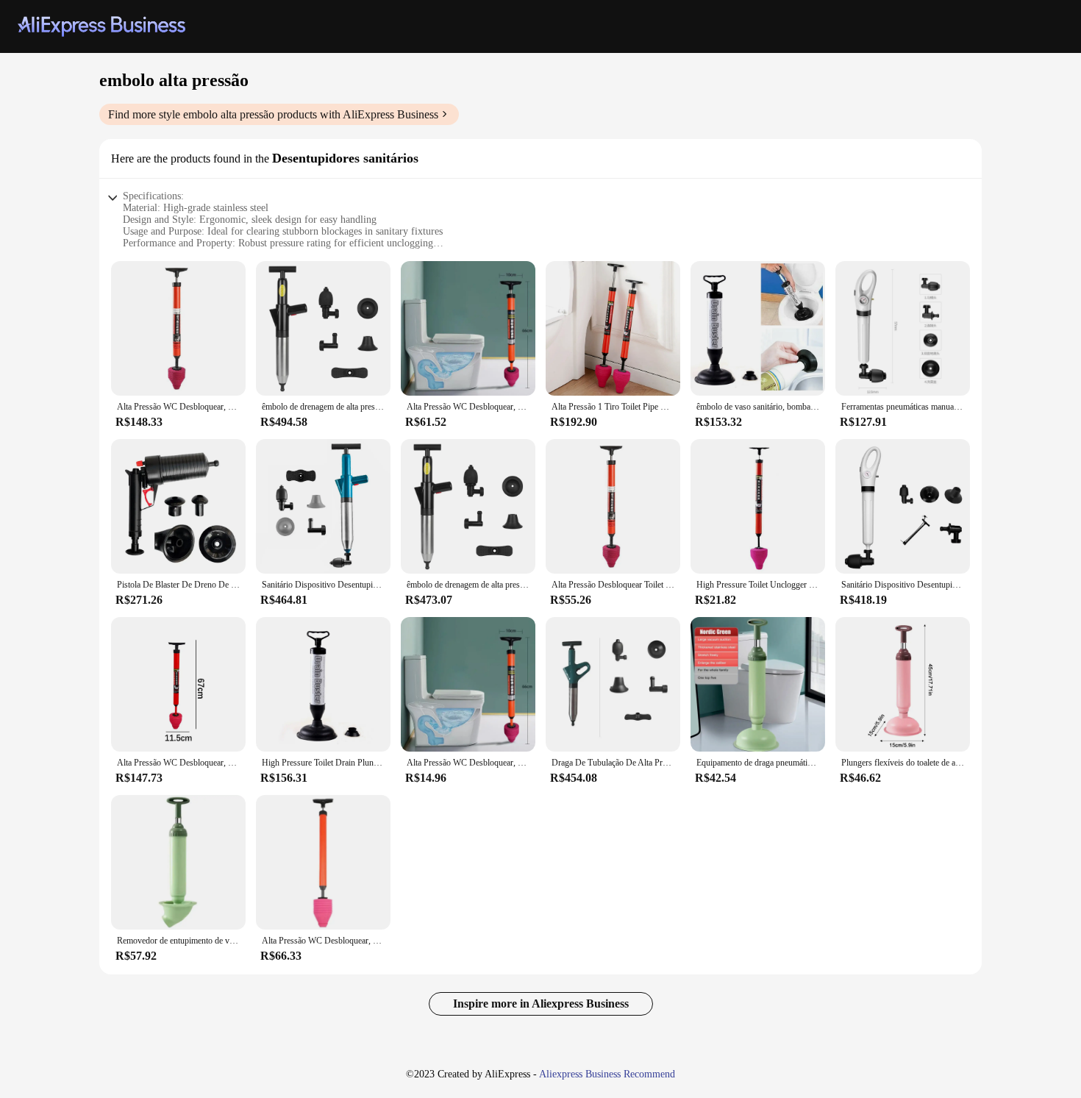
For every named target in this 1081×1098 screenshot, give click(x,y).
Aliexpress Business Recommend (607, 1074)
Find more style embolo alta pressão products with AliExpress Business (273, 114)
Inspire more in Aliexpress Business (541, 1003)
